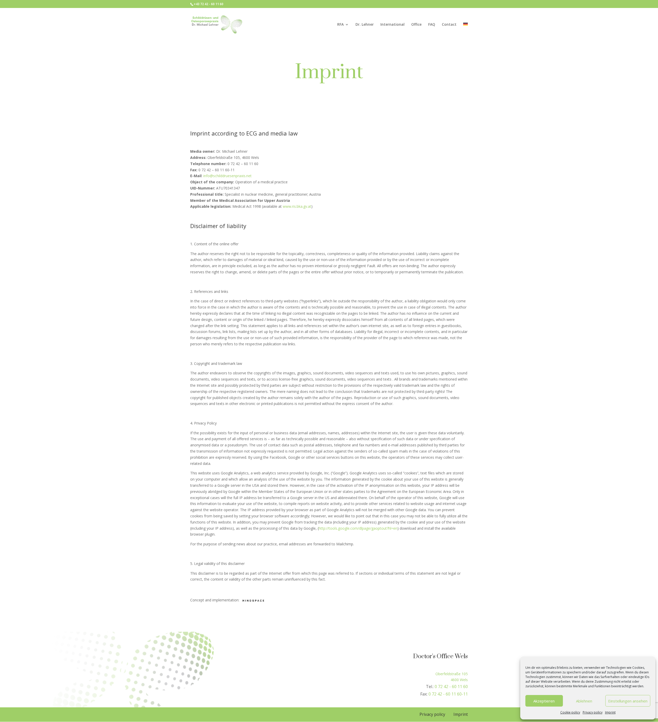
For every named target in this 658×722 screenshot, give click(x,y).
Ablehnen (584, 700)
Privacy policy (592, 712)
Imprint (610, 712)
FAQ (431, 25)
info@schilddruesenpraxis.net (227, 175)
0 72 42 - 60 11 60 (451, 686)
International (392, 25)
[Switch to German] (465, 32)
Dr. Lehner (364, 25)
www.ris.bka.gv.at (297, 206)
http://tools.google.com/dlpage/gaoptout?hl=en (358, 528)
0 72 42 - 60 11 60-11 (448, 694)
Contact (449, 25)
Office (416, 25)
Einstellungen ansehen (627, 700)
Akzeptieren (544, 700)
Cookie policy (570, 712)
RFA (340, 25)
